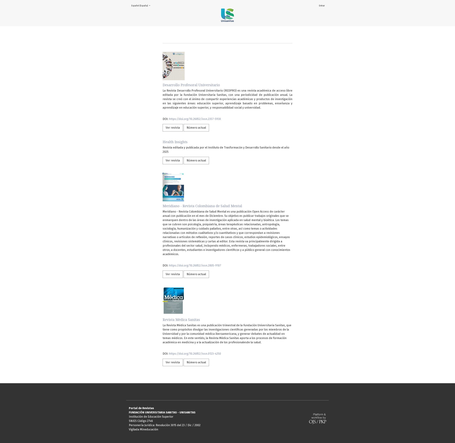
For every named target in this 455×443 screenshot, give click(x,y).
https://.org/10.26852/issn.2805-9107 (195, 265)
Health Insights (175, 142)
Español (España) (141, 5)
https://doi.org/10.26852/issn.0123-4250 (195, 353)
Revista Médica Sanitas (181, 320)
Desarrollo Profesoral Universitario (191, 85)
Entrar (322, 5)
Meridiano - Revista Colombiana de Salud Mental (202, 206)
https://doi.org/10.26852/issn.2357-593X (195, 119)
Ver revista (173, 127)
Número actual (196, 127)
